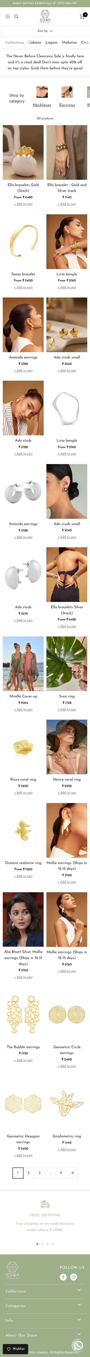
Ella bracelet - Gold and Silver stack (67, 188)
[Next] (72, 1172)
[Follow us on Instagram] (73, 1277)
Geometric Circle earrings (67, 1050)
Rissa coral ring (23, 779)
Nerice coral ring (67, 779)
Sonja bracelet (23, 274)
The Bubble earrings (23, 1047)
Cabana (34, 42)
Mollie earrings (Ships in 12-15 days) (67, 866)
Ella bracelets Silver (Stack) (67, 610)
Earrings (67, 105)
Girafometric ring (67, 1136)
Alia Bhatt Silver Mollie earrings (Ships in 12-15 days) (23, 958)
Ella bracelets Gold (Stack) (23, 188)
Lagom (51, 42)
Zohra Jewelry (37, 1352)
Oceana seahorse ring (23, 863)
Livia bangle (67, 274)
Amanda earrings (23, 357)
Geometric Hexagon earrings (23, 1139)
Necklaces (42, 105)
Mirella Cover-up (23, 696)
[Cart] (82, 16)
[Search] (16, 16)
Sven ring (67, 696)
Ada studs (23, 441)
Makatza (69, 42)
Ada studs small (67, 357)
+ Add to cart (23, 204)
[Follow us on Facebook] (63, 1277)
